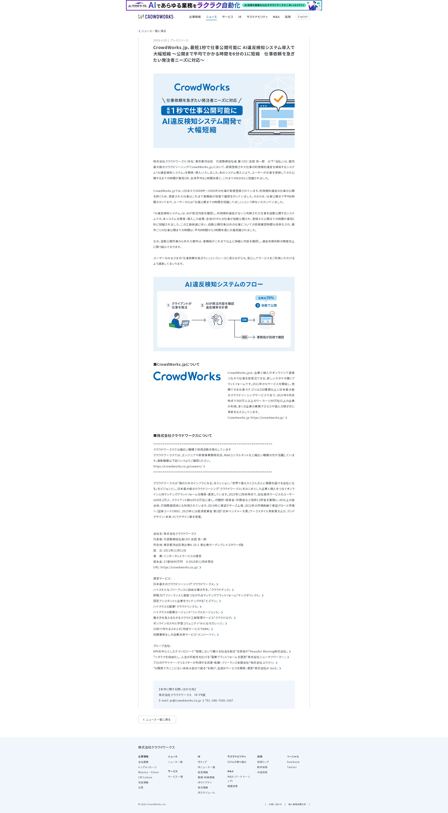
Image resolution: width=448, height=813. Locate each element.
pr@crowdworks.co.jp (185, 700)
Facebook (293, 762)
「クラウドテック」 (220, 589)
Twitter (292, 767)
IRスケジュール (206, 792)
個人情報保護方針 (297, 804)
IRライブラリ (205, 782)
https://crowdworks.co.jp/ (179, 567)
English (303, 16)
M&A (276, 17)
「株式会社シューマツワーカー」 (266, 657)
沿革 (141, 787)
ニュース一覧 (175, 762)
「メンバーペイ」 (206, 634)
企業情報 (195, 17)
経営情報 (203, 772)
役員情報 (143, 782)
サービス (227, 17)
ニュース (211, 17)
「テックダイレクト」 (248, 595)
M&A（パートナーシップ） (238, 779)
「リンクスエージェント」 (205, 612)
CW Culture (145, 777)
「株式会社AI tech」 (265, 668)
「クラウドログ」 (223, 617)
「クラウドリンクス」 (186, 606)
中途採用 (262, 772)
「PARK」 (205, 629)
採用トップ (263, 762)
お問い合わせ (275, 804)
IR (239, 17)
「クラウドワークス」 (203, 584)
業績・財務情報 (206, 777)
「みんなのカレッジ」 (211, 623)
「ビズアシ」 (211, 601)
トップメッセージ (147, 767)
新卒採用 (262, 767)
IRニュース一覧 (206, 767)
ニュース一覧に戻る (153, 31)
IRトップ (202, 762)
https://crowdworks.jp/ (267, 417)
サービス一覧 (175, 776)
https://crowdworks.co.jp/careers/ (177, 466)
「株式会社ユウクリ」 (261, 662)
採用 (288, 17)
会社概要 (143, 762)
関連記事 (232, 786)
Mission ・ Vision (148, 772)
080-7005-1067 (222, 700)
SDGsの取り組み (237, 762)
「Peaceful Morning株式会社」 (268, 651)
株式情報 (203, 787)
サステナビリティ (257, 17)
